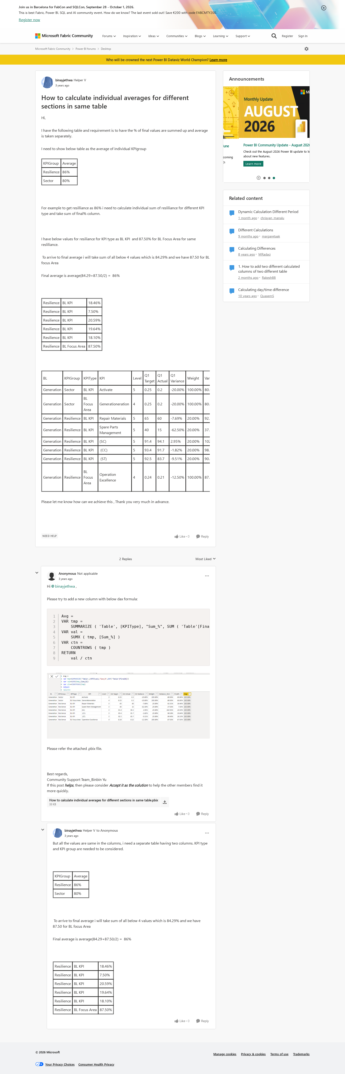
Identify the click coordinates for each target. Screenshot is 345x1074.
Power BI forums (86, 48)
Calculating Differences (257, 248)
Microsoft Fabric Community (52, 48)
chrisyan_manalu (272, 218)
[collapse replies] (37, 573)
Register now (29, 19)
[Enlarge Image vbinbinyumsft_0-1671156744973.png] (128, 706)
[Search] (274, 36)
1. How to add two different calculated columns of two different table (269, 269)
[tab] (264, 177)
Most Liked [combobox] (206, 559)
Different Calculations (255, 230)
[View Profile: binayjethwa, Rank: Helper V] (47, 82)
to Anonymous (107, 830)
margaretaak (271, 236)
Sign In (302, 36)
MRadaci (264, 254)
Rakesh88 (269, 277)
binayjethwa (64, 80)
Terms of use (279, 1054)
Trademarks (301, 1054)
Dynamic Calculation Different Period (268, 211)
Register (287, 36)
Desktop (106, 48)
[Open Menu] (306, 49)
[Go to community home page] (64, 36)
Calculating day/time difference (263, 289)
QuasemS (267, 296)
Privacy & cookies (253, 1054)
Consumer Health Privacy (96, 1064)
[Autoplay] (258, 177)
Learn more (218, 59)
